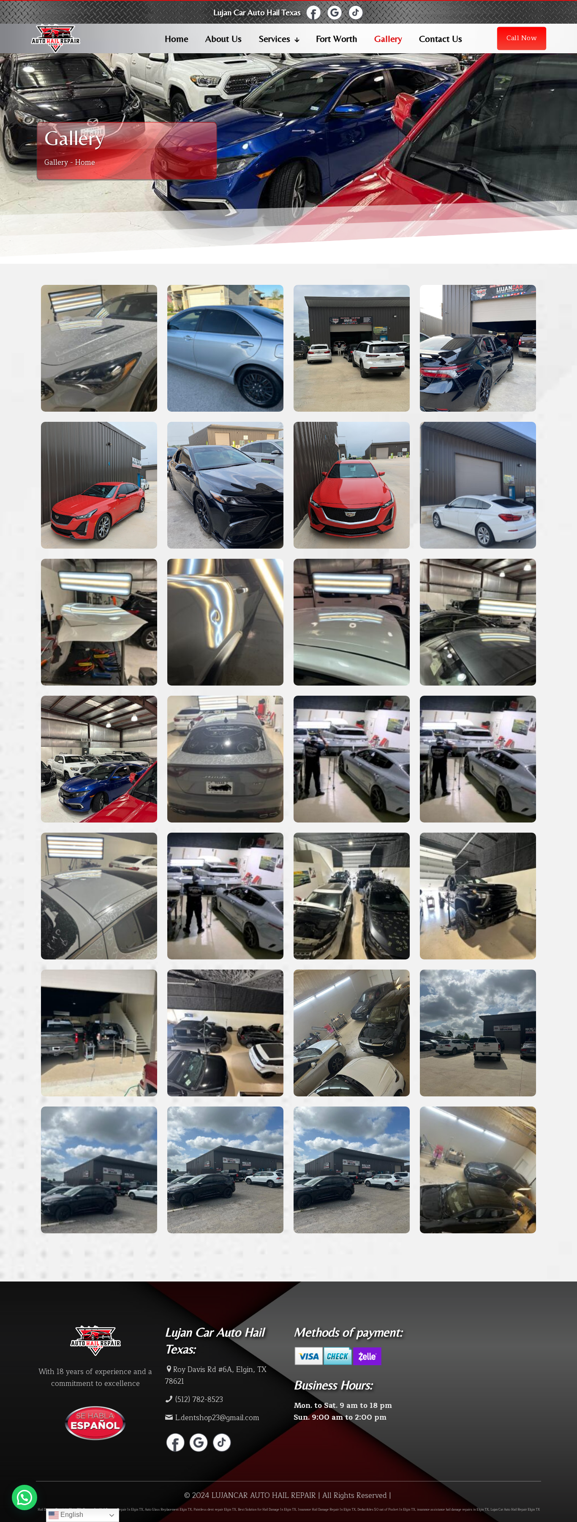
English (71, 1514)
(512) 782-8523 (198, 1400)
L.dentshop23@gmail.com (216, 1418)
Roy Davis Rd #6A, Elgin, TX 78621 (216, 1376)
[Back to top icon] (541, 1508)
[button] (24, 1497)
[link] (313, 12)
